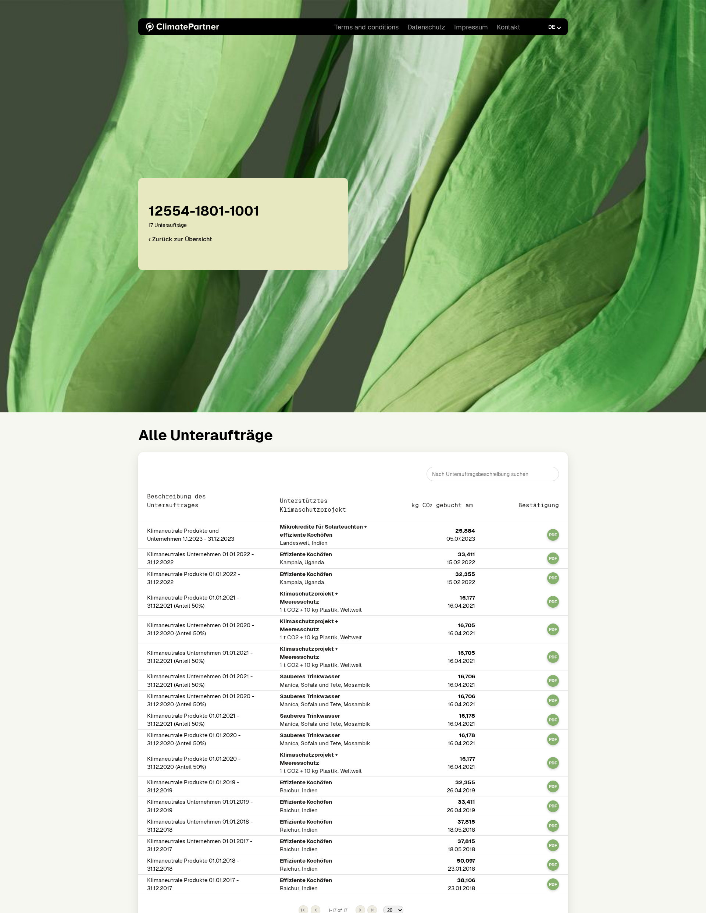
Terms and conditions (366, 27)
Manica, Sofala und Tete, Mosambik (325, 680)
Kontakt (508, 27)
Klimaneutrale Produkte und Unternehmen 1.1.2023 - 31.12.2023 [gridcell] (190, 535)
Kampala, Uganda (306, 558)
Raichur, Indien (306, 786)
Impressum (471, 27)
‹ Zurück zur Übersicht (180, 239)
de (551, 27)
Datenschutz (426, 27)
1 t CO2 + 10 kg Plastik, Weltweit (321, 601)
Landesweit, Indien (323, 535)
